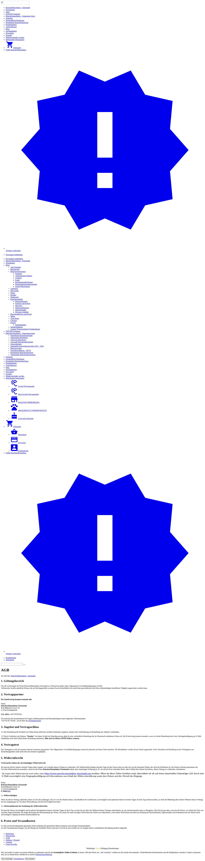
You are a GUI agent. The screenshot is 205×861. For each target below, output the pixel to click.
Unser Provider (11, 844)
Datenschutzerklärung (44, 855)
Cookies (9, 842)
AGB (8, 838)
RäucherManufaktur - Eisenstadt (23, 676)
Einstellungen (19, 859)
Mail (9, 791)
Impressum (10, 834)
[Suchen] (24, 664)
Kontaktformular (34, 721)
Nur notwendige (7, 859)
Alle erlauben (30, 859)
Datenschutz (10, 836)
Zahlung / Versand (12, 840)
